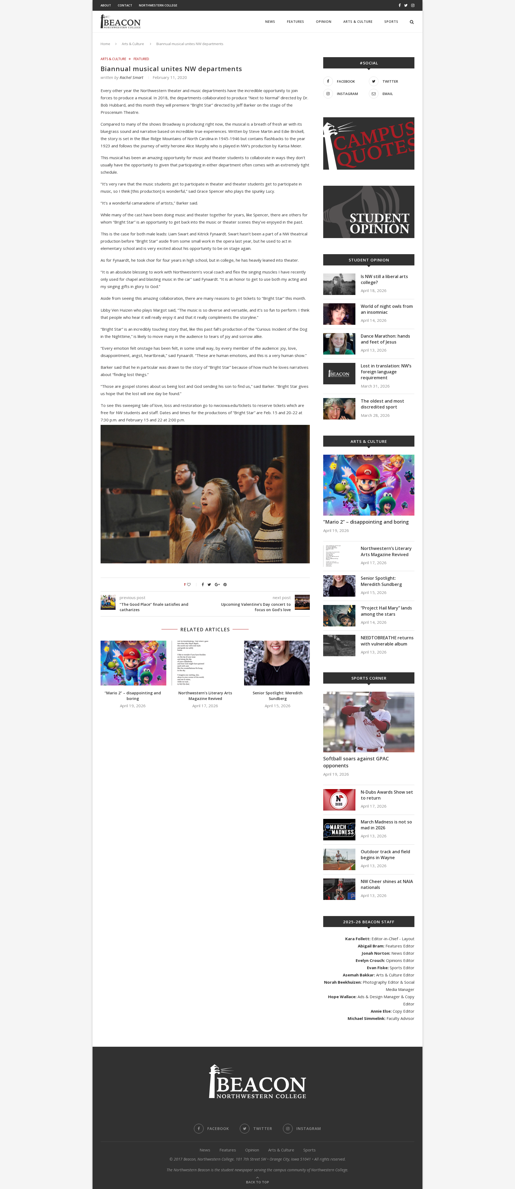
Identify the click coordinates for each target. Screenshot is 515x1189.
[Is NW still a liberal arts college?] (339, 284)
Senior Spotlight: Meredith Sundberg (278, 695)
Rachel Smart (131, 77)
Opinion (324, 21)
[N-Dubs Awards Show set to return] (339, 800)
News (270, 21)
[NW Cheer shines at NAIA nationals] (339, 889)
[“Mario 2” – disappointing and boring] (132, 663)
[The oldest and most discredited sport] (339, 409)
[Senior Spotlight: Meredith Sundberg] (277, 663)
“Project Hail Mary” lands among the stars (386, 611)
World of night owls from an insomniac (387, 309)
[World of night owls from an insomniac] (339, 314)
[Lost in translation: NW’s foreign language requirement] (339, 373)
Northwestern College (158, 5)
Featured (141, 59)
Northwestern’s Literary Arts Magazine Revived (205, 695)
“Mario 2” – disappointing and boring (133, 695)
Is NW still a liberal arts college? (384, 279)
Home (105, 43)
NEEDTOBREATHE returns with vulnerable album (387, 641)
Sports (391, 21)
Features (295, 21)
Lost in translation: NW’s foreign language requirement (386, 372)
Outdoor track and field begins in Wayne (385, 854)
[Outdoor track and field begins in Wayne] (339, 859)
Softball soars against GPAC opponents (356, 761)
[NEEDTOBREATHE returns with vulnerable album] (339, 645)
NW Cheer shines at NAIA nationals (387, 884)
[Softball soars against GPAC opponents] (368, 722)
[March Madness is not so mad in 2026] (339, 829)
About (106, 5)
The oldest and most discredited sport (382, 404)
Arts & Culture (358, 21)
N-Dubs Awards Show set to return (387, 795)
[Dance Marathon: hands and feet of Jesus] (339, 344)
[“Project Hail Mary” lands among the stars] (339, 615)
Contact (125, 5)
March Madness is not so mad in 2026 (386, 825)
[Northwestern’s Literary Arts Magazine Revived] (205, 663)
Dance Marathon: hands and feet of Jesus (385, 339)
